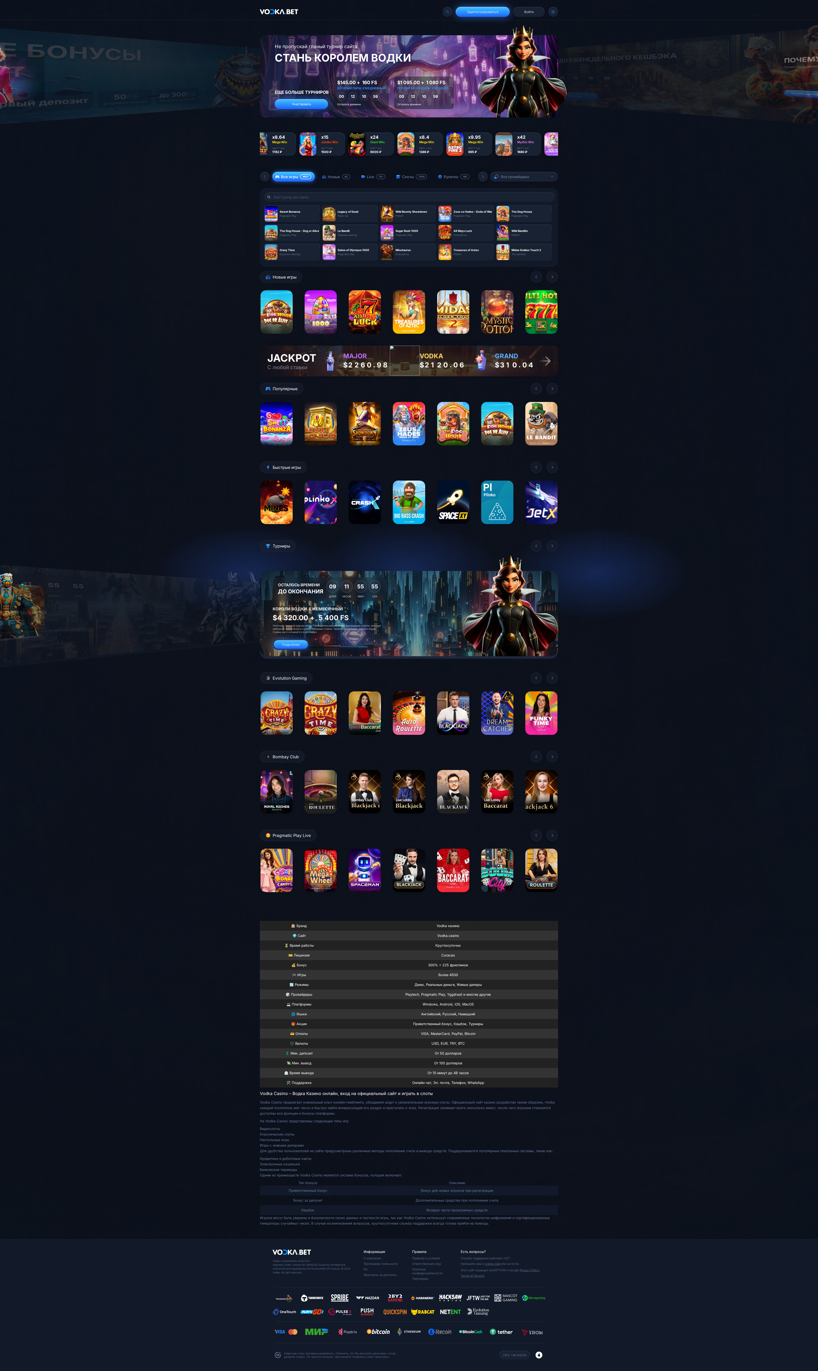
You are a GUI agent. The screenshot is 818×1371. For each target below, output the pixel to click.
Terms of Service (472, 1275)
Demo (277, 337)
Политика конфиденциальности (427, 1271)
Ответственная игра (426, 1264)
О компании (372, 1258)
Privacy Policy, (530, 1270)
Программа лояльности (381, 1264)
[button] (265, 177)
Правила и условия (426, 1258)
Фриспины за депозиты (380, 1275)
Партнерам (420, 1278)
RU (366, 1269)
